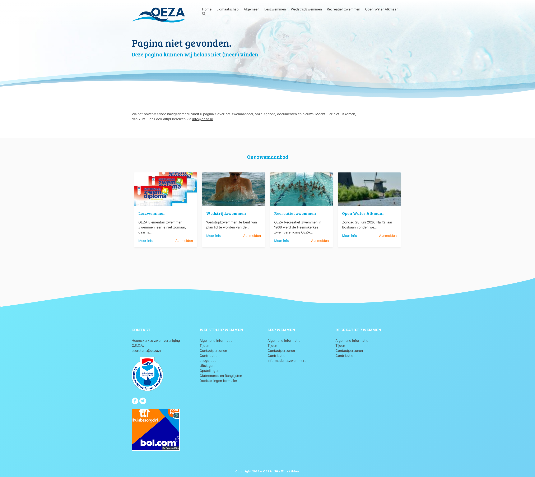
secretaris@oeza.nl (147, 350)
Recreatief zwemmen (343, 9)
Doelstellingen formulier (218, 381)
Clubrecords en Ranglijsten (221, 376)
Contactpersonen (213, 350)
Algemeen (251, 9)
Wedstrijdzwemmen (306, 9)
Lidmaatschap (228, 9)
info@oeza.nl (202, 119)
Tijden (204, 345)
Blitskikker (290, 471)
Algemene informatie (216, 340)
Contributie (208, 355)
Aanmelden (184, 240)
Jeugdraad (208, 360)
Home (206, 9)
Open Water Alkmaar (381, 9)
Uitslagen (207, 365)
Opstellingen (209, 371)
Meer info (145, 240)
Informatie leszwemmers (287, 360)
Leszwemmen (275, 9)
